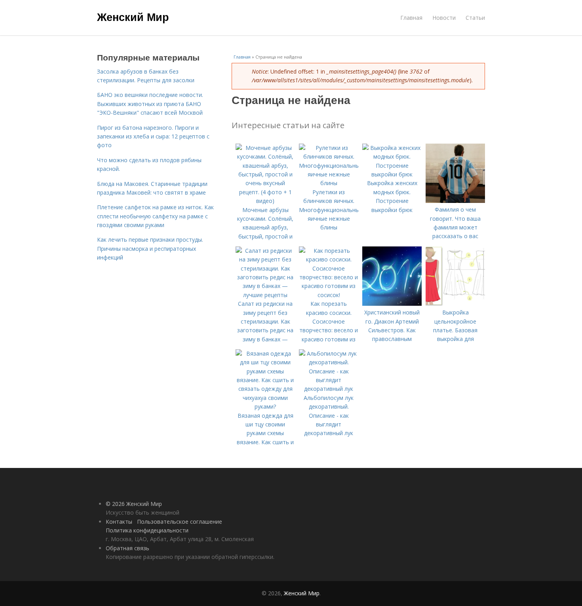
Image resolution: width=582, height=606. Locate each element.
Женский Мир (133, 16)
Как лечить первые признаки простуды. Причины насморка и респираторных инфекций (150, 248)
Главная (411, 17)
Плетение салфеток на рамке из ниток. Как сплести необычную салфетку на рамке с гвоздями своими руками (155, 216)
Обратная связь (127, 548)
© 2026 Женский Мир (134, 504)
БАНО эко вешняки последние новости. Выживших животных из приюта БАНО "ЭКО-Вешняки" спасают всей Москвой (150, 103)
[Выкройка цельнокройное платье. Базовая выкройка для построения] (455, 303)
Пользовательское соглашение (179, 521)
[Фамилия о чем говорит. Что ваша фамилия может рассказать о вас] (455, 201)
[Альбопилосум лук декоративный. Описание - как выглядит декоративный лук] (328, 388)
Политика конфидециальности (147, 530)
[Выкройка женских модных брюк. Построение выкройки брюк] (392, 174)
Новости (444, 17)
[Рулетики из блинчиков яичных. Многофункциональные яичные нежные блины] (328, 183)
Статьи (475, 17)
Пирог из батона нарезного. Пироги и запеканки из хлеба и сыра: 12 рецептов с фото (153, 136)
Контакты (119, 521)
